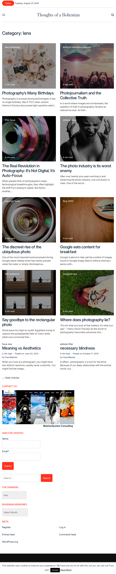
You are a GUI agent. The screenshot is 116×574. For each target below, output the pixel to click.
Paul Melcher (11, 357)
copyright (9, 201)
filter (7, 120)
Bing (65, 201)
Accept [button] (55, 570)
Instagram (67, 274)
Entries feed (8, 534)
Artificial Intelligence (73, 47)
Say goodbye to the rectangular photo (28, 322)
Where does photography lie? (85, 319)
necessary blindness (77, 348)
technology (15, 47)
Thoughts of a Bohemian (58, 14)
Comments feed (67, 534)
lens (7, 47)
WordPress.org (10, 541)
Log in (62, 527)
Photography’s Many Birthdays (28, 93)
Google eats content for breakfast (80, 249)
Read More (66, 570)
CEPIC (71, 201)
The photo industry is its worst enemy (85, 168)
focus (12, 120)
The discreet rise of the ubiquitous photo (21, 249)
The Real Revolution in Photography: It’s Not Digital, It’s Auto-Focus (28, 170)
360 (7, 274)
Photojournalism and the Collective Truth (80, 95)
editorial (87, 47)
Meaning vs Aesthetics (21, 348)
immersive (14, 274)
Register (6, 527)
